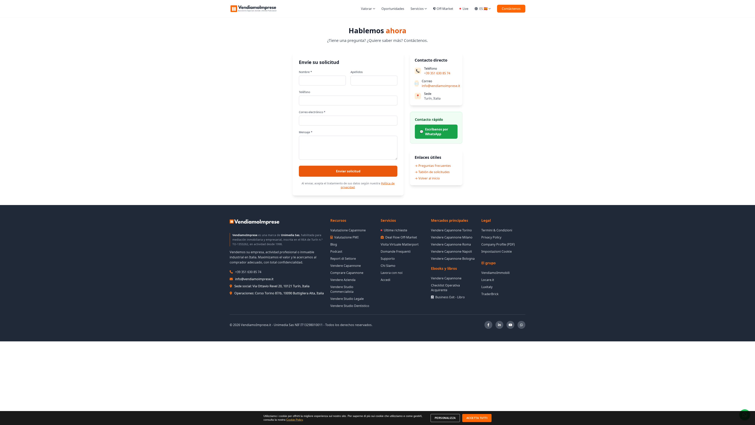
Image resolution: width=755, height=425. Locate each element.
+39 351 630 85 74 (437, 73)
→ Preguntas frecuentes (433, 166)
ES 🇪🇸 (483, 8)
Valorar (366, 8)
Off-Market (445, 8)
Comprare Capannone (346, 273)
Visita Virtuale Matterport (400, 244)
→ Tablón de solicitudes (432, 172)
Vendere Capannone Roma (451, 244)
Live (465, 8)
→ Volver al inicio (427, 178)
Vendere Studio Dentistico (349, 306)
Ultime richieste (395, 230)
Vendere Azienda (342, 280)
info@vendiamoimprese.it (441, 86)
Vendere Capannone (345, 265)
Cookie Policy (294, 419)
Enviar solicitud (348, 171)
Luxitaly (487, 287)
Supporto (388, 258)
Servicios (417, 8)
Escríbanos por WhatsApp (434, 131)
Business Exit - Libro (450, 297)
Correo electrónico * (312, 112)
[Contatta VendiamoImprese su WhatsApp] (521, 325)
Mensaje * (305, 132)
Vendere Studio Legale (347, 299)
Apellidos (357, 72)
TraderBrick (490, 294)
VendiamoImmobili (495, 273)
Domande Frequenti (396, 251)
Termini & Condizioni (496, 230)
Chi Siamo (388, 265)
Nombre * (305, 72)
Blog (333, 244)
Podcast (336, 251)
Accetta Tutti (477, 418)
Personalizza (445, 418)
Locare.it (487, 280)
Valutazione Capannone (348, 230)
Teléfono (304, 92)
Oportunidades (392, 8)
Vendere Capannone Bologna (453, 258)
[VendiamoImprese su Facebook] (488, 325)
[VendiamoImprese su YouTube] (510, 325)
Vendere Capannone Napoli (451, 251)
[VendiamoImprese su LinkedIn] (499, 325)
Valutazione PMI (346, 237)
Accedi (385, 280)
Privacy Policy (491, 237)
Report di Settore (343, 258)
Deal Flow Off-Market (401, 237)
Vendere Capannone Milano (451, 237)
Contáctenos (511, 8)
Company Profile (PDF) (498, 244)
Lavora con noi (391, 273)
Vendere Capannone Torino (451, 230)
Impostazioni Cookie (496, 251)
